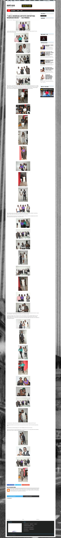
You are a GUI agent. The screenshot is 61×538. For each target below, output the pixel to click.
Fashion (18, 10)
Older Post (37, 519)
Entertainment (13, 10)
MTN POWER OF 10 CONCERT (28, 527)
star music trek (26, 530)
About (10, 1)
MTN (33, 525)
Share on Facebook (11, 484)
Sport (21, 10)
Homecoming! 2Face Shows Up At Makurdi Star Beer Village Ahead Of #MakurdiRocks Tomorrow (49, 61)
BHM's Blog (11, 6)
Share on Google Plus (26, 484)
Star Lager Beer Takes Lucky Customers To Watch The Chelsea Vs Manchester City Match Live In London (49, 53)
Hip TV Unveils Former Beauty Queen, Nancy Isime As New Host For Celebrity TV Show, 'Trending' (49, 68)
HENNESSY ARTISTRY (27, 525)
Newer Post (8, 519)
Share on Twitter (19, 484)
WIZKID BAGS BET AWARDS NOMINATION (49, 45)
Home (8, 1)
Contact (13, 1)
